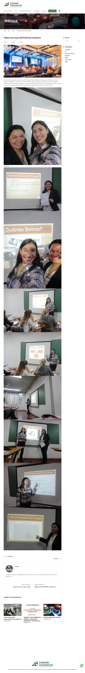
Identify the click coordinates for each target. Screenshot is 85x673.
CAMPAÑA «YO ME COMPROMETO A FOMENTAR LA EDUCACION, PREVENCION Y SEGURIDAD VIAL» (32, 619)
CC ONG (5, 42)
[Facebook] (60, 559)
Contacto (44, 11)
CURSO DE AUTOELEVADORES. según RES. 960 (45, 586)
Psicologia (10, 556)
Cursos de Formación (70, 53)
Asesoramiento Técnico (25, 11)
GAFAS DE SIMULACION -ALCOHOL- (52, 617)
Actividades (67, 49)
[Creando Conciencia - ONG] (13, 5)
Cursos (15, 11)
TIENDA (66, 61)
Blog (66, 51)
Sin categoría (68, 59)
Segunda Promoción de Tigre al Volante (22, 586)
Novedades (36, 11)
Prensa (13, 42)
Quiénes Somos (8, 11)
